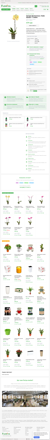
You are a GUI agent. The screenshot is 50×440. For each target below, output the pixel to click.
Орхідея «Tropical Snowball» (28, 420)
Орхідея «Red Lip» (44, 421)
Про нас (3, 427)
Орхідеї (13, 8)
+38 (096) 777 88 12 (40, 428)
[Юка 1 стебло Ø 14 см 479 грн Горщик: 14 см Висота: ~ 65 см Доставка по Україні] (30, 285)
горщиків (38, 385)
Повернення (3, 2)
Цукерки (15, 433)
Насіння (31, 8)
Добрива (26, 8)
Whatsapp (26, 182)
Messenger (46, 2)
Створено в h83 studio (6, 431)
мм (36, 38)
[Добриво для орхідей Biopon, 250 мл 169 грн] (14, 116)
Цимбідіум (8, 422)
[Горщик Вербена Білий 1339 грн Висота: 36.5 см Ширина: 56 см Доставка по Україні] (30, 348)
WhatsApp (42, 2)
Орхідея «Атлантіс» (8, 421)
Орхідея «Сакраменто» (19, 420)
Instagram (26, 434)
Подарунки (18, 10)
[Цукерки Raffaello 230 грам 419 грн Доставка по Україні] (7, 263)
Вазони (18, 8)
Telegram (38, 2)
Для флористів (26, 10)
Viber (17, 182)
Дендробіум (4, 422)
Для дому (13, 10)
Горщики (22, 8)
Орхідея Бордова (29, 421)
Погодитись (37, 437)
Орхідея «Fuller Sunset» (11, 420)
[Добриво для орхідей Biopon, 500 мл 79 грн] (35, 116)
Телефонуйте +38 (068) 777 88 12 (25, 2)
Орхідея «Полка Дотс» (15, 421)
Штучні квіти (32, 10)
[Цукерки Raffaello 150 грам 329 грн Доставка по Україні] (41, 263)
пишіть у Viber (34, 2)
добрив (42, 385)
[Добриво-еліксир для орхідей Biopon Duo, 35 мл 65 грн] (35, 122)
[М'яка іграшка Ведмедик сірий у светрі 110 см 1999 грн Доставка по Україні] (30, 242)
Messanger (31, 182)
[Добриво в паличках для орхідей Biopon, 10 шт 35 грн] (14, 122)
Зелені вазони (16, 432)
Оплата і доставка (5, 428)
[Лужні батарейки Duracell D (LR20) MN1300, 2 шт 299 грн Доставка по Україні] (7, 306)
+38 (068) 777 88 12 (25, 187)
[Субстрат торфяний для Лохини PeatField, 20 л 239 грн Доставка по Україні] (30, 306)
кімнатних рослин (33, 385)
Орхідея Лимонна (23, 421)
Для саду (22, 10)
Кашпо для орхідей (17, 429)
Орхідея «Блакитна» (37, 420)
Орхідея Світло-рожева (37, 421)
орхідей (28, 385)
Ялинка (18, 422)
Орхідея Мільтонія (13, 422)
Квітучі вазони (16, 431)
